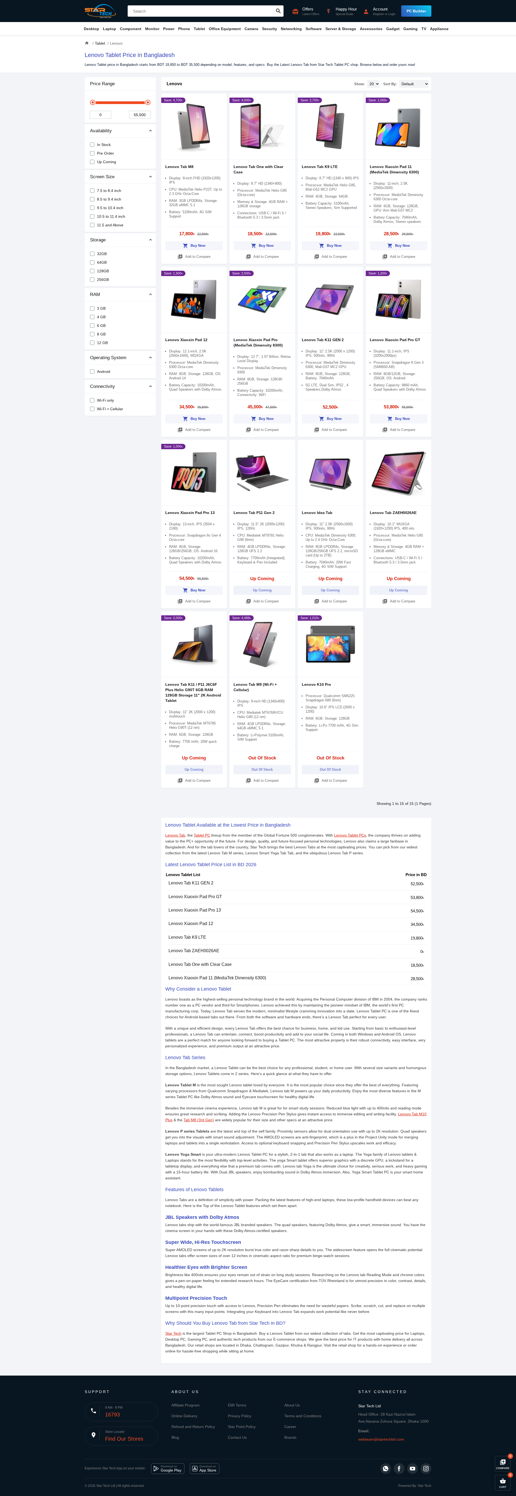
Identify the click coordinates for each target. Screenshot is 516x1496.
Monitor (152, 29)
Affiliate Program (185, 1405)
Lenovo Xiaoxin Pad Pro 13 (190, 512)
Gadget (393, 29)
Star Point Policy (242, 1426)
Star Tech (173, 1333)
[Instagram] (426, 1468)
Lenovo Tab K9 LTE (320, 167)
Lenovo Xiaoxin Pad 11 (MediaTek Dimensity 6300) (217, 978)
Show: (359, 84)
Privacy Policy (239, 1416)
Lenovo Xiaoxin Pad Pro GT (395, 340)
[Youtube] (412, 1468)
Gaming (410, 29)
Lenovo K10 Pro (316, 684)
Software (314, 29)
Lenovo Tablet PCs (350, 835)
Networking (291, 29)
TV (423, 29)
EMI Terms (237, 1405)
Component (130, 29)
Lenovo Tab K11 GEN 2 (323, 340)
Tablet (199, 29)
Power (168, 29)
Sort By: (390, 84)
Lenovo (174, 83)
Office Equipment (225, 29)
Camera (251, 29)
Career (290, 1426)
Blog (175, 1437)
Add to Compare (193, 256)
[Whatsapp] (385, 1468)
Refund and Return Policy (193, 1426)
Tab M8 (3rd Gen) (199, 1120)
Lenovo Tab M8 (179, 167)
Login (391, 14)
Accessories (371, 29)
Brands (290, 1437)
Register (378, 14)
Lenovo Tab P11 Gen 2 (254, 512)
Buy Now (194, 245)
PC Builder (416, 11)
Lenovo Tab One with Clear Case (200, 964)
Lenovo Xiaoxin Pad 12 (186, 340)
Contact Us (237, 1437)
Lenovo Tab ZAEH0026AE (393, 512)
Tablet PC (202, 835)
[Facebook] (399, 1468)
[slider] (92, 102)
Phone (184, 29)
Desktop (91, 29)
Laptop (109, 29)
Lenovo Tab (175, 835)
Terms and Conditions (302, 1416)
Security (269, 29)
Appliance (439, 29)
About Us (292, 1405)
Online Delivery (184, 1416)
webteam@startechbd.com (381, 1439)
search (278, 11)
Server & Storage (340, 29)
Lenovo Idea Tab (317, 512)
